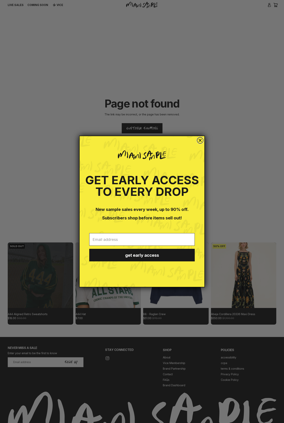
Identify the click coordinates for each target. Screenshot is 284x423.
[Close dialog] (200, 140)
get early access (142, 255)
